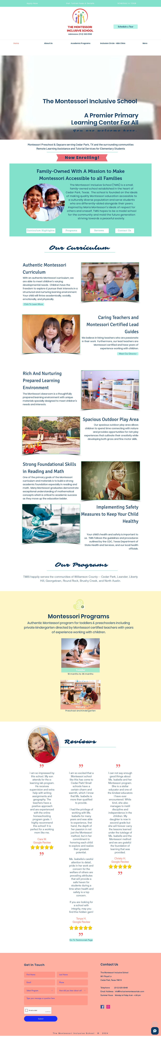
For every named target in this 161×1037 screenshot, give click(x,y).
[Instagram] (108, 1007)
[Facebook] (102, 1007)
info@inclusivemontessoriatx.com (129, 991)
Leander (122, 576)
